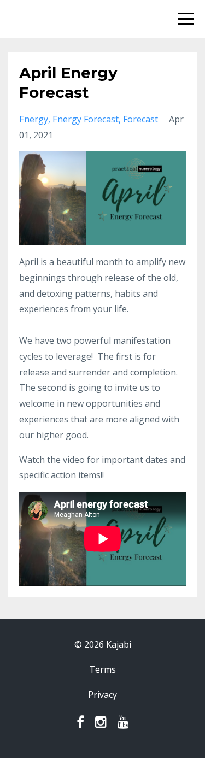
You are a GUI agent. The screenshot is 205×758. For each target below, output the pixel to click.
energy (33, 119)
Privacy (102, 695)
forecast (140, 119)
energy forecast (85, 119)
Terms (102, 669)
